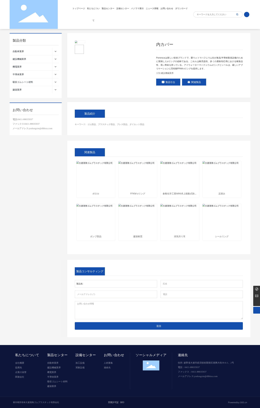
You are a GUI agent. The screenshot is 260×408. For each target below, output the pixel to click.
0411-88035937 (25, 119)
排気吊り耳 (179, 236)
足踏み (221, 193)
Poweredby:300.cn (237, 402)
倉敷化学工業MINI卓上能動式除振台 (180, 193)
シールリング (222, 236)
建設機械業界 (167, 73)
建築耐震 (137, 236)
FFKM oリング (137, 193)
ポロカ (95, 193)
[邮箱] (256, 296)
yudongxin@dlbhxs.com (206, 376)
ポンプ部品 (95, 236)
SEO (122, 402)
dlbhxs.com (46, 128)
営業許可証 (113, 402)
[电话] (256, 289)
